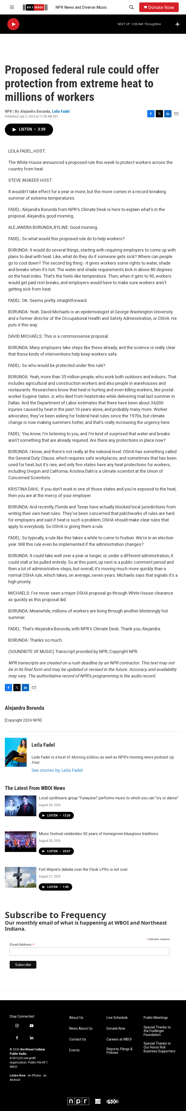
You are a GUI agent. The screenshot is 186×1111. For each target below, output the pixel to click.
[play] (13, 24)
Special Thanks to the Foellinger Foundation (157, 1031)
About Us (76, 1018)
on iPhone (34, 1075)
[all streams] (179, 24)
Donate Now (161, 7)
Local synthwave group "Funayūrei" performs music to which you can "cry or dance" (108, 798)
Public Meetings (156, 1018)
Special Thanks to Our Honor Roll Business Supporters (159, 1047)
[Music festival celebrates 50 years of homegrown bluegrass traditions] (20, 841)
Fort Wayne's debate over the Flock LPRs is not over (83, 869)
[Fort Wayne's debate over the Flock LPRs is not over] (20, 877)
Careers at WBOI (119, 1039)
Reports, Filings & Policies (119, 1051)
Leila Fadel (61, 111)
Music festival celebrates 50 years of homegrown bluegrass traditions (98, 833)
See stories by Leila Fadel (57, 770)
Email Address (22, 944)
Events (74, 1050)
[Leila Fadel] (16, 752)
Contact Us (77, 1039)
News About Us (81, 1028)
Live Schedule (117, 1018)
